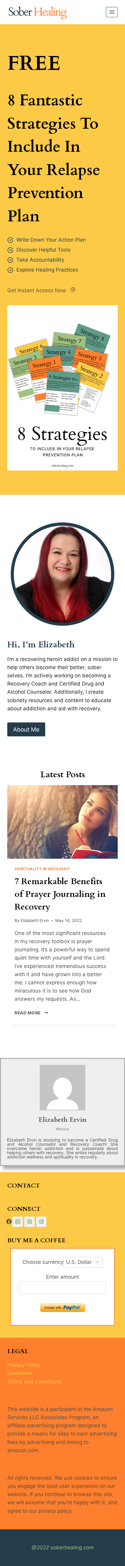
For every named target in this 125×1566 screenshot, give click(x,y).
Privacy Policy (24, 1365)
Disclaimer (19, 1373)
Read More (30, 1012)
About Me (26, 729)
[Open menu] (112, 12)
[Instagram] (17, 1222)
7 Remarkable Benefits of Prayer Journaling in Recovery (60, 894)
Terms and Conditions (34, 1382)
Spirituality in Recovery (42, 869)
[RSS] (41, 1222)
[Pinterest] (29, 1222)
